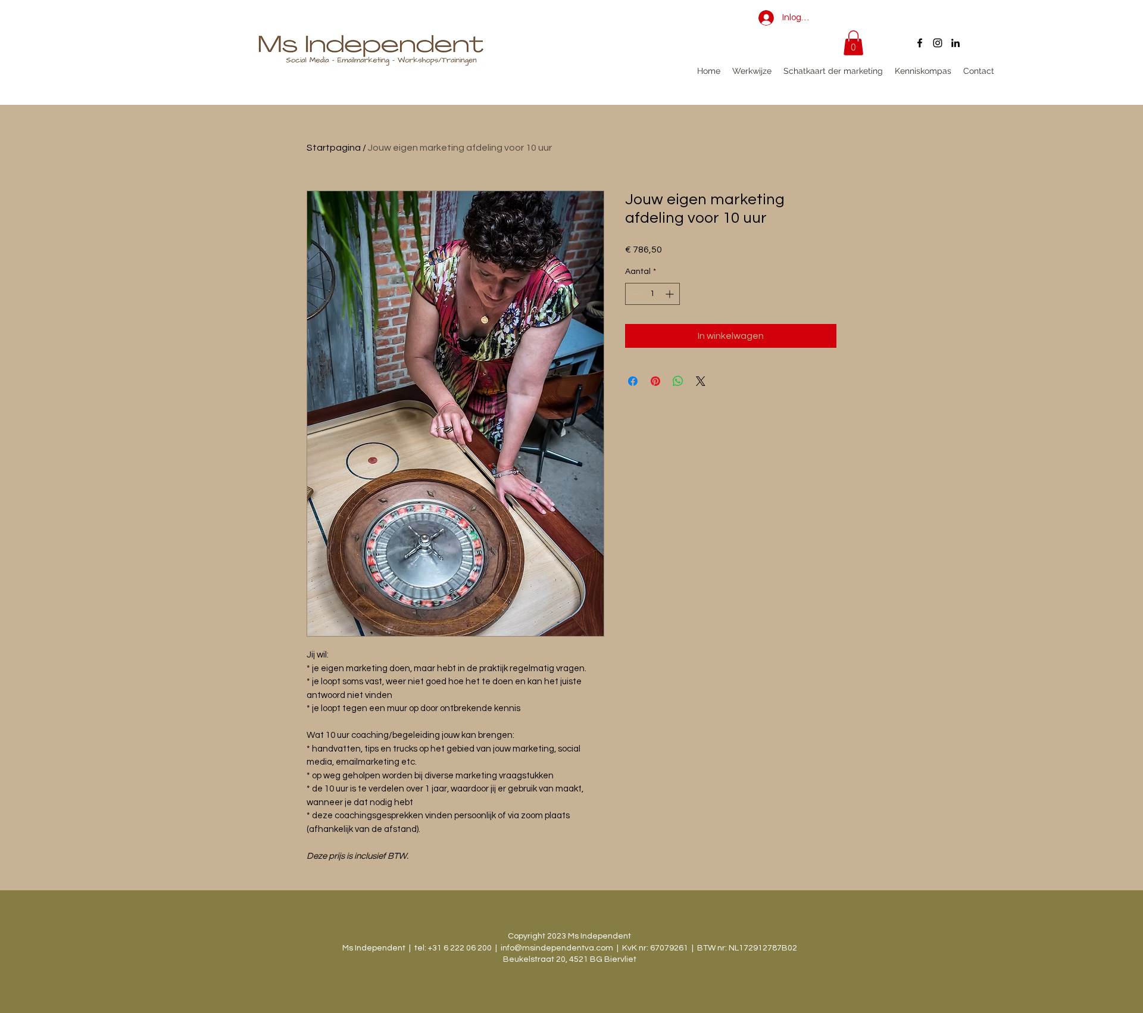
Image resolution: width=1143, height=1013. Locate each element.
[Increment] (670, 293)
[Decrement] (634, 293)
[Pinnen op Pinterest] (655, 381)
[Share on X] (701, 381)
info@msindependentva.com (557, 948)
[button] (853, 42)
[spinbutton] (652, 293)
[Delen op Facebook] (633, 381)
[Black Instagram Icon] (938, 43)
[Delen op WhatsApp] (678, 381)
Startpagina (334, 147)
